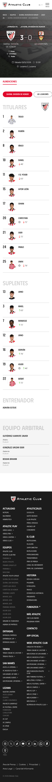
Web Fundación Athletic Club (35, 672)
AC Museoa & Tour (9, 670)
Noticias (6, 512)
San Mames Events (9, 677)
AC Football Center (10, 707)
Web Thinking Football (35, 677)
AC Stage (6, 726)
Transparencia (32, 558)
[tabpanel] (26, 282)
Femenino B (7, 558)
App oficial (33, 635)
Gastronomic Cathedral (12, 681)
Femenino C (7, 569)
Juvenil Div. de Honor (10, 579)
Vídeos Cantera (8, 537)
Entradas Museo (9, 642)
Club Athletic (31, 519)
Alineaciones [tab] (10, 81)
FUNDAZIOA (32, 606)
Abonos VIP (31, 526)
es (39, 5)
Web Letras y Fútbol (34, 680)
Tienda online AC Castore (12, 653)
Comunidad (31, 530)
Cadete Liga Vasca (9, 586)
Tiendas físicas (8, 656)
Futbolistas (31, 586)
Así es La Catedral (9, 667)
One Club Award (33, 618)
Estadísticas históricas (35, 593)
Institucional (31, 540)
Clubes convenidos (10, 700)
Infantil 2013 (7, 603)
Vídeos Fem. (7, 534)
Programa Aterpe (33, 621)
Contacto (32, 628)
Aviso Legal (7, 768)
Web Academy (32, 698)
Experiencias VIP (8, 639)
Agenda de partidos (10, 624)
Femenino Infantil (9, 607)
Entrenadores (32, 600)
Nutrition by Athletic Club (36, 704)
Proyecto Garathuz (10, 704)
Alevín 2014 (7, 614)
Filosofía (30, 544)
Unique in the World (34, 647)
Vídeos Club (7, 540)
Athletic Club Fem (9, 555)
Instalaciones (32, 551)
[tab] (17, 94)
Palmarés (30, 583)
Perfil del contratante (35, 568)
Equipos (13, 15)
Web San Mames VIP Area (36, 661)
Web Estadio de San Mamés (36, 654)
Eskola (5, 729)
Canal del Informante (35, 565)
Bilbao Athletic (8, 562)
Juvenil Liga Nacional (10, 583)
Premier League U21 (9, 565)
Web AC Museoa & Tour (35, 657)
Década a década (33, 579)
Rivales (29, 590)
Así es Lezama (8, 694)
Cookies (22, 764)
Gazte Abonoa (32, 516)
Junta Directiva (32, 547)
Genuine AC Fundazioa (11, 621)
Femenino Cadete (9, 593)
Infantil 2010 (7, 600)
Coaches (6, 715)
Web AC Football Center (35, 684)
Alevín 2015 (7, 617)
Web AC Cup (31, 691)
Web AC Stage (31, 694)
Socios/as (30, 512)
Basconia (6, 572)
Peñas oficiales (32, 523)
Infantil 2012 (7, 597)
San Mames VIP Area (10, 674)
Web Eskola (31, 701)
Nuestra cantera (9, 692)
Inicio (5, 15)
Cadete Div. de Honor (10, 590)
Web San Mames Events (35, 668)
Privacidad (33, 764)
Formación (7, 710)
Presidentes (31, 597)
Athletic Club (7, 551)
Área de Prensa (32, 561)
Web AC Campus (32, 687)
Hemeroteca (7, 519)
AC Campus (7, 722)
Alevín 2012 (7, 610)
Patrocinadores (33, 554)
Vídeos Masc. (7, 530)
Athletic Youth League (11, 576)
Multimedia (7, 516)
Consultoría (7, 713)
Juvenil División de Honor (28, 15)
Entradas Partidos (10, 635)
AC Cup (5, 719)
